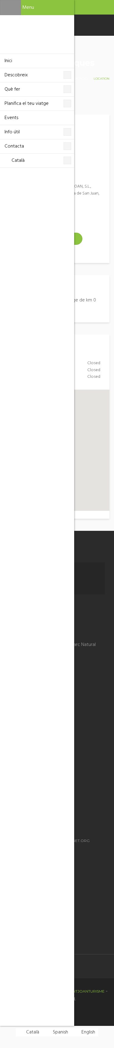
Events (11, 118)
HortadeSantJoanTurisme (77, 991)
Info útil (12, 132)
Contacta (14, 146)
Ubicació (79, 79)
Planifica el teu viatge (27, 104)
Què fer (12, 89)
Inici (8, 61)
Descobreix (16, 75)
